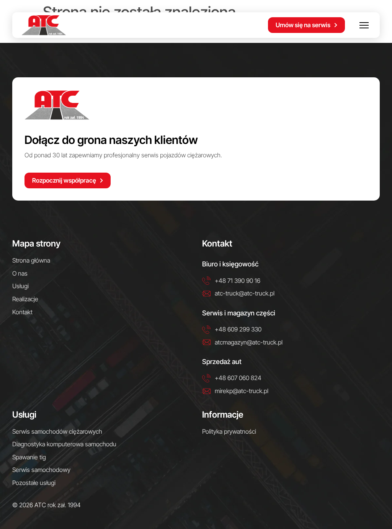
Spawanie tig (29, 457)
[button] (364, 25)
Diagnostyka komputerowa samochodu (64, 444)
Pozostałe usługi (34, 483)
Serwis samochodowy (41, 469)
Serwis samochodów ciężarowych (57, 431)
